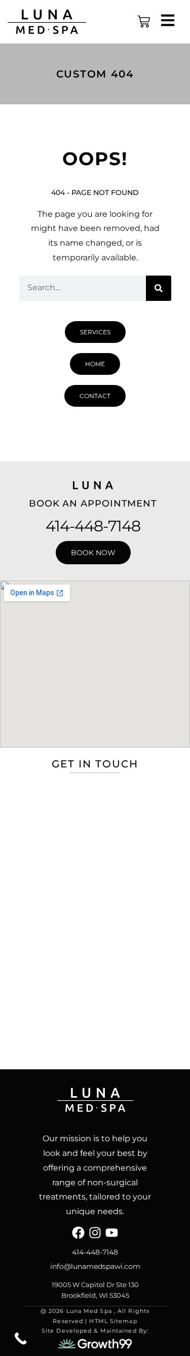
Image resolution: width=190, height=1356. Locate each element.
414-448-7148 (93, 526)
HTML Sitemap (113, 1321)
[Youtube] (111, 1232)
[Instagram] (95, 1232)
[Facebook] (78, 1232)
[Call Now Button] (20, 1338)
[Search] (158, 288)
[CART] (143, 21)
